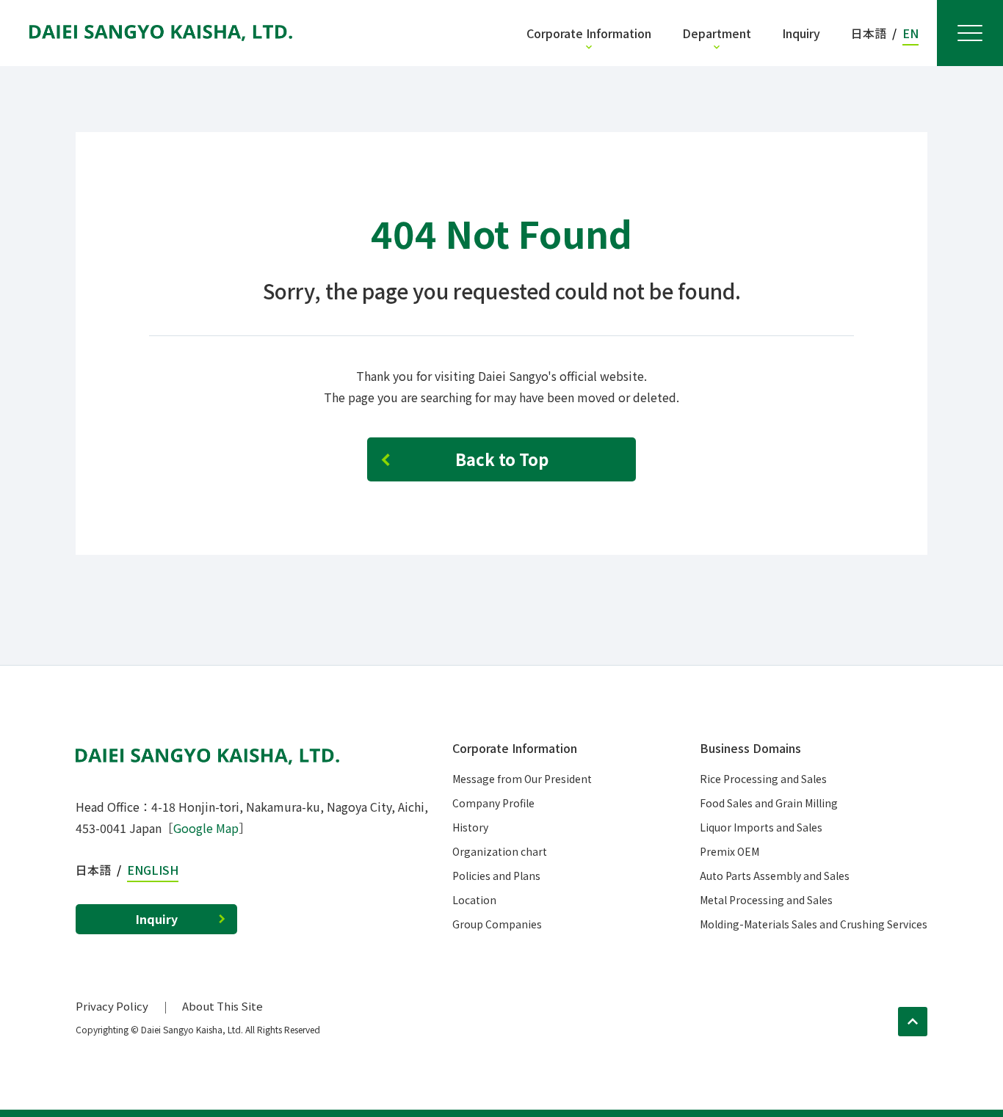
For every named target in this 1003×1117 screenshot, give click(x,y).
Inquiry (157, 919)
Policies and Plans (496, 875)
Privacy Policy (112, 1006)
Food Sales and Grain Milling (769, 803)
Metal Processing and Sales (766, 899)
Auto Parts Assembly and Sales (775, 875)
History (470, 827)
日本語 (868, 33)
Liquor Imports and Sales (761, 827)
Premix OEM (729, 851)
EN (910, 33)
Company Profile (493, 803)
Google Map (206, 828)
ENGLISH (152, 869)
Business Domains (750, 748)
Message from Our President (522, 778)
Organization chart (499, 851)
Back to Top (501, 458)
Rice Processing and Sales (763, 778)
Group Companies (497, 924)
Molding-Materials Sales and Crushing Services (813, 924)
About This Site (222, 1006)
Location (474, 899)
